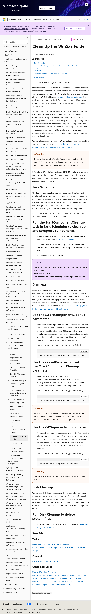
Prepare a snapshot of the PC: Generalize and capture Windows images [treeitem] (16, 196)
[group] (63, 400)
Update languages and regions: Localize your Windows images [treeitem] (14, 219)
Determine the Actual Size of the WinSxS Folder (52, 544)
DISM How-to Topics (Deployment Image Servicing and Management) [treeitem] (17, 359)
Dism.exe (37, 71)
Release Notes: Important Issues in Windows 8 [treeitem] (15, 90)
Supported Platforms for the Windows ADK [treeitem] (16, 149)
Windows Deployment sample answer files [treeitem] (14, 264)
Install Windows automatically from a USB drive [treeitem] (15, 182)
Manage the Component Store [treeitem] (18, 421)
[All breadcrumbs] (34, 39)
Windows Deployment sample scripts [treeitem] (14, 257)
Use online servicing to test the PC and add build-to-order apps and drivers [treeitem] (16, 238)
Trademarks (18, 612)
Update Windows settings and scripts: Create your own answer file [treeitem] (17, 228)
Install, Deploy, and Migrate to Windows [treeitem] (16, 67)
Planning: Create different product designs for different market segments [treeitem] (16, 166)
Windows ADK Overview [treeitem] (15, 280)
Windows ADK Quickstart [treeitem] (15, 276)
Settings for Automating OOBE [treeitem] (15, 520)
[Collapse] (28, 37)
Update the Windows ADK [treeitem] (15, 138)
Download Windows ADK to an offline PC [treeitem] (16, 132)
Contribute (42, 609)
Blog (31, 609)
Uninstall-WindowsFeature (43, 572)
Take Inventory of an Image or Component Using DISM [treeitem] (18, 393)
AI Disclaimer (7, 609)
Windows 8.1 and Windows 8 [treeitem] (15, 47)
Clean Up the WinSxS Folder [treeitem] (20, 437)
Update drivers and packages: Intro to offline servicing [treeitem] (15, 209)
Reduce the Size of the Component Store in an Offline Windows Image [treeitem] (19, 447)
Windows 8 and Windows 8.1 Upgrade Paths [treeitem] (17, 536)
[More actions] (87, 39)
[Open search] (80, 19)
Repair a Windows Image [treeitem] (16, 407)
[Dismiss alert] (86, 4)
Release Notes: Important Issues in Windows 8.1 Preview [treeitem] (15, 82)
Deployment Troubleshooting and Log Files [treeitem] (15, 529)
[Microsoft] (4, 19)
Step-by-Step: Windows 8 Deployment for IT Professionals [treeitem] (15, 294)
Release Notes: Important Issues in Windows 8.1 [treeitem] (15, 74)
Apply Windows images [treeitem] (15, 203)
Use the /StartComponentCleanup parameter (50, 74)
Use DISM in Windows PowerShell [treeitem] (18, 368)
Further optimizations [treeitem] (14, 252)
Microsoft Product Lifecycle (16, 28)
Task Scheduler (39, 63)
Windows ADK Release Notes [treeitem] (17, 155)
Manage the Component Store (49, 39)
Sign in (85, 19)
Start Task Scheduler (64, 239)
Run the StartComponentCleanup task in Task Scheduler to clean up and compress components (61, 67)
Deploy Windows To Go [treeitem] (14, 574)
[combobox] (15, 42)
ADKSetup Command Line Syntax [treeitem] (15, 143)
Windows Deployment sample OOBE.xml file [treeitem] (14, 270)
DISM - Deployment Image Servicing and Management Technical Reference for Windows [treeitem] (18, 330)
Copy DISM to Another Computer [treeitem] (18, 375)
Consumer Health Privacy (67, 609)
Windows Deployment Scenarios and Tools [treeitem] (14, 106)
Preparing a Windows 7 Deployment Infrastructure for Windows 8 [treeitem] (16, 98)
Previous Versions (20, 609)
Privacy (51, 609)
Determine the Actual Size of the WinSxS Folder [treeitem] (19, 429)
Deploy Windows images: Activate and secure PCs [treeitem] (15, 246)
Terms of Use (6, 612)
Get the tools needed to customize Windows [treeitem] (15, 174)
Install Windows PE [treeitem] (13, 189)
